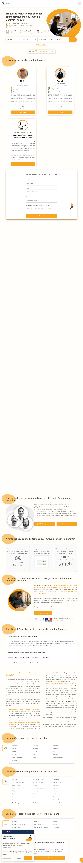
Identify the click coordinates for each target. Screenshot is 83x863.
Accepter (28, 858)
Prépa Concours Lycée (18, 824)
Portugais (56, 749)
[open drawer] (79, 3)
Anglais (14, 746)
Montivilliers (36, 791)
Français (14, 761)
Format (28, 197)
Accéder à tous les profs (46, 858)
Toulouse (56, 797)
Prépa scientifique (38, 824)
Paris (54, 794)
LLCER (35, 752)
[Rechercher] (73, 39)
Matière (29, 180)
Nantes (35, 800)
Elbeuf (14, 791)
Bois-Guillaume (16, 785)
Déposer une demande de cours (23, 164)
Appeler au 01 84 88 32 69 (41, 523)
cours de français (72, 718)
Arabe (14, 752)
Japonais (35, 749)
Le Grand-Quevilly (38, 782)
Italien (14, 749)
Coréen (55, 755)
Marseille (15, 797)
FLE (34, 755)
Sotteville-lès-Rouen (18, 788)
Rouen (35, 785)
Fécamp (55, 788)
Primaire (14, 821)
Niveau (28, 188)
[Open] (20, 39)
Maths (34, 758)
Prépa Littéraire (16, 827)
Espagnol (35, 746)
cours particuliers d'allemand (29, 693)
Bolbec (14, 794)
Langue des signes (17, 758)
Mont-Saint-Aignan (18, 782)
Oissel (55, 791)
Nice (13, 800)
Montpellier (56, 800)
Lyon (34, 797)
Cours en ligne (57, 803)
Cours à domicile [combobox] (32, 200)
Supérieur (56, 827)
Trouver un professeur (43, 613)
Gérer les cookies (7, 858)
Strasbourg (15, 803)
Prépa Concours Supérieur (40, 827)
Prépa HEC (56, 824)
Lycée (55, 821)
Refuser (19, 858)
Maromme (15, 779)
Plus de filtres (42, 45)
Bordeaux (35, 803)
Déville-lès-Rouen (38, 779)
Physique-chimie (58, 758)
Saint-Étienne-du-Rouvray (40, 788)
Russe (14, 755)
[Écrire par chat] (81, 859)
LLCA (55, 752)
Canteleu (56, 779)
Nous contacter (66, 524)
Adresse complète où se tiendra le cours (38, 205)
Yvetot (35, 794)
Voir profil (23, 112)
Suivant (41, 216)
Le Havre (56, 785)
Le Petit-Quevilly (58, 782)
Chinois (55, 746)
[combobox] (11, 39)
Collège (35, 821)
